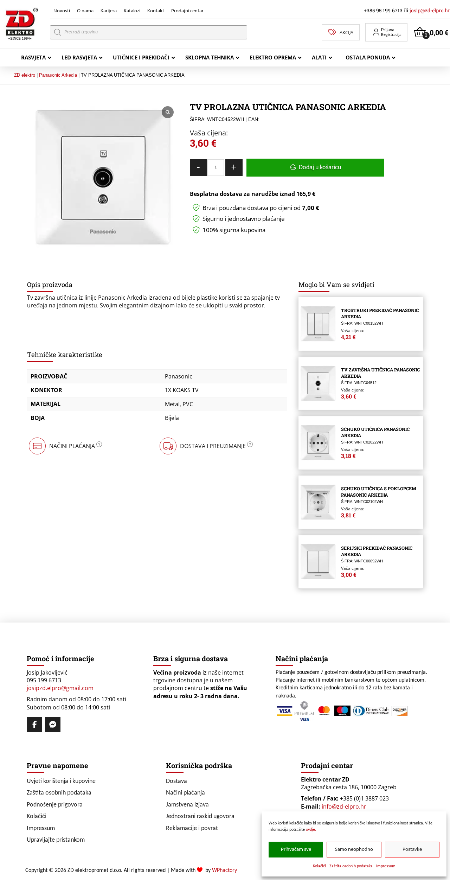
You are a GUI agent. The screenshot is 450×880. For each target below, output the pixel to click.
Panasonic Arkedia (58, 75)
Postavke (412, 849)
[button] (386, 32)
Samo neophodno (354, 849)
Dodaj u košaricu (320, 168)
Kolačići (319, 866)
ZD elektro (24, 75)
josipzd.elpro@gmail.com (60, 688)
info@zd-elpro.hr (344, 806)
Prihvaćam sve (296, 849)
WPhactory (224, 870)
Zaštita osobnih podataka (351, 866)
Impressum (386, 866)
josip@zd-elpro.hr (430, 10)
